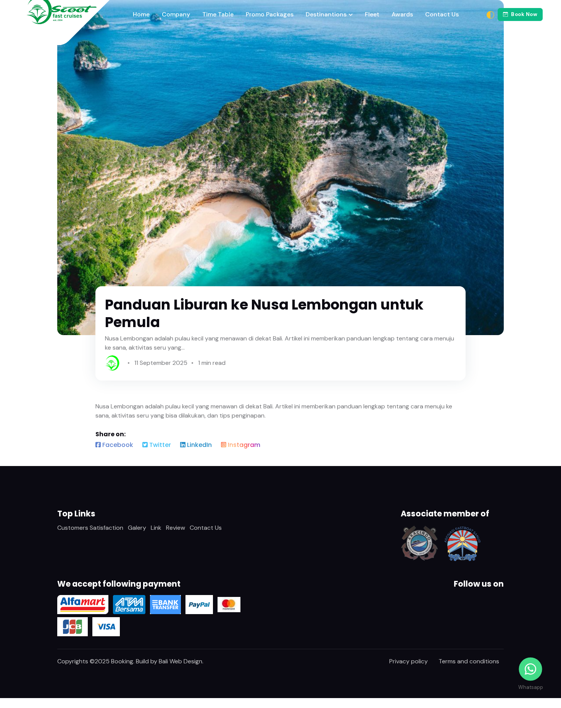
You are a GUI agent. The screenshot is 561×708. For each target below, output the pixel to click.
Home (141, 14)
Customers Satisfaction (90, 528)
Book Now (524, 14)
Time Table (218, 14)
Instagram (243, 444)
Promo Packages (269, 14)
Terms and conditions (468, 661)
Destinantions (326, 14)
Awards (402, 14)
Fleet (372, 14)
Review (175, 528)
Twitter (159, 444)
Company (176, 14)
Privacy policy (408, 661)
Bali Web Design (180, 661)
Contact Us (442, 14)
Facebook (117, 444)
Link (156, 528)
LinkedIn (198, 444)
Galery (137, 528)
